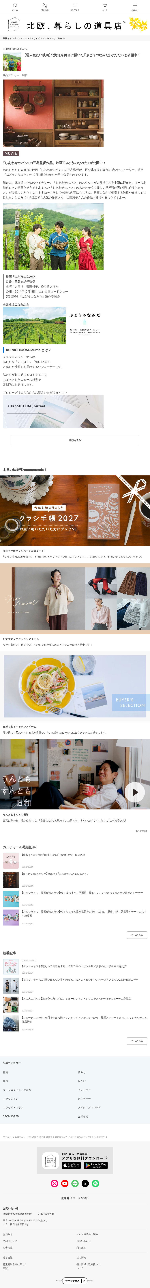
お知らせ (7, 1234)
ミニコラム (17, 1136)
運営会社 (7, 1257)
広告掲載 (7, 1247)
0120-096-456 (46, 1213)
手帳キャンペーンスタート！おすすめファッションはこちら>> (34, 38)
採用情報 (81, 1257)
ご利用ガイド (10, 1241)
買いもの (45, 10)
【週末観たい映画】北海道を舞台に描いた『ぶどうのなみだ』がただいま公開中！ (82, 55)
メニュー (135, 10)
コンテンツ (75, 10)
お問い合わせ (83, 1241)
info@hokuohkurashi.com (17, 1213)
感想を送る (75, 440)
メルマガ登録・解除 (87, 1234)
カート (105, 10)
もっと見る (137, 934)
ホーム (15, 10)
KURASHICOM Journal (15, 49)
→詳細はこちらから (16, 304)
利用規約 (81, 1247)
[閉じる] (84, 1281)
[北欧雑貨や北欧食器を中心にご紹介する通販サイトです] (75, 24)
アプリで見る (72, 1281)
